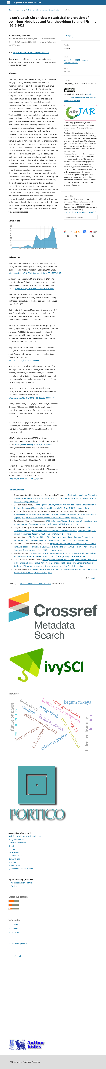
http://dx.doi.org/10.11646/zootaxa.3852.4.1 (28, 360)
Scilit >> (12, 849)
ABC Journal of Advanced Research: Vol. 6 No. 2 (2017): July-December (53, 566)
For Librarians (14, 932)
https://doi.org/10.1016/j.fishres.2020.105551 (34, 288)
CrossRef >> (14, 846)
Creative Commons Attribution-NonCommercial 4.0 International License (80, 97)
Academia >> (14, 865)
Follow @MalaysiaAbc (18, 943)
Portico (14, 886)
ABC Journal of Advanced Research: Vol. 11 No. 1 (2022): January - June (52, 517)
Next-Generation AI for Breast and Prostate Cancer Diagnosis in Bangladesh (63, 553)
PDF (69, 36)
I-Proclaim (18, 956)
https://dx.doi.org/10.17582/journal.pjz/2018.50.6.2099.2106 (35, 273)
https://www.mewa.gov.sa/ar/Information (33, 444)
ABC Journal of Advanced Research (26, 2)
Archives (20, 10)
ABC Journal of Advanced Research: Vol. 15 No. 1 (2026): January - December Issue (49, 556)
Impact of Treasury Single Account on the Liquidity (52, 569)
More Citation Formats (74, 217)
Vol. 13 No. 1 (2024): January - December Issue (43, 10)
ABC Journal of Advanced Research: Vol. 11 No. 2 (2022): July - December (57, 540)
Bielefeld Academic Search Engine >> (25, 836)
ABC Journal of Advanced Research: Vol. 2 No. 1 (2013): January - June (59, 508)
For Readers (13, 924)
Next (93, 578)
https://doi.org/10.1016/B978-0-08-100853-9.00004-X (31, 398)
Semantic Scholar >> (17, 842)
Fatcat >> (12, 862)
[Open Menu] (8, 2)
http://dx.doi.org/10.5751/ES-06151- (24, 479)
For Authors (13, 928)
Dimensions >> (15, 852)
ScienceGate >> (15, 855)
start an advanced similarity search (35, 583)
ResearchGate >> (16, 859)
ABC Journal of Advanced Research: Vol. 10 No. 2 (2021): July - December (48, 524)
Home (11, 10)
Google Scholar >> (16, 839)
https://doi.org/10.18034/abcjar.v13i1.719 (31, 52)
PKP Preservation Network (22, 883)
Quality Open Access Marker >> (22, 868)
